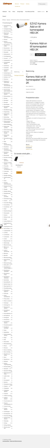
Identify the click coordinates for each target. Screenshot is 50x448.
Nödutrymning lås (7, 262)
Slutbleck (6, 361)
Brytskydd (6, 52)
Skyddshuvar (6, 359)
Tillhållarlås (6, 388)
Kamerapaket (6, 213)
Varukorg (27, 3)
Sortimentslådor (7, 366)
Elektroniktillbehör (8, 124)
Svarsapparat (6, 380)
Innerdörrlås (6, 206)
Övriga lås (6, 293)
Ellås (5, 141)
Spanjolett (6, 368)
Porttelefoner (6, 319)
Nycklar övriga (7, 284)
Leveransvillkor (6, 441)
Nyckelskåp (6, 280)
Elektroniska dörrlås (8, 129)
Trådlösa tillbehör (6, 398)
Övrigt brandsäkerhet (7, 296)
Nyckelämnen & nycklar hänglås (7, 267)
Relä (5, 339)
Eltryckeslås (6, 155)
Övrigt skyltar (7, 298)
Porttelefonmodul (7, 325)
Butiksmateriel (7, 54)
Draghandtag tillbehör (6, 114)
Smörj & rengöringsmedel (7, 364)
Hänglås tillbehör (7, 191)
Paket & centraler (7, 300)
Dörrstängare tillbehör (6, 107)
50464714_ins (29, 146)
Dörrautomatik (7, 87)
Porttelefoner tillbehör (6, 322)
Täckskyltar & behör (8, 384)
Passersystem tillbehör (7, 307)
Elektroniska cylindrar (6, 127)
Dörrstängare (6, 104)
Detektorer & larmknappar (6, 82)
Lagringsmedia (7, 230)
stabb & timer (7, 376)
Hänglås (5, 189)
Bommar (5, 39)
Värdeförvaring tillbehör (7, 418)
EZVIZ (34, 62)
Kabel (5, 208)
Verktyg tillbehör (7, 425)
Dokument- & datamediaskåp (7, 85)
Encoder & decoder (8, 157)
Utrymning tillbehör (8, 415)
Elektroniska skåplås (6, 135)
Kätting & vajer (7, 217)
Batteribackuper (7, 31)
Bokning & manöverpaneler (7, 37)
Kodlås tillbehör (7, 221)
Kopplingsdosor (7, 226)
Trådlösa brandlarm (8, 395)
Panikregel (6, 302)
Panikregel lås (7, 305)
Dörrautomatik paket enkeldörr (7, 90)
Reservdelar (6, 341)
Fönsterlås (6, 166)
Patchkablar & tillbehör (7, 311)
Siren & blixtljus (7, 351)
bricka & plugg (7, 50)
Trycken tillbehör (5, 409)
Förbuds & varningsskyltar (7, 168)
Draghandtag (6, 111)
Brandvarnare (7, 48)
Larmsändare (6, 234)
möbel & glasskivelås (6, 251)
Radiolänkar (6, 332)
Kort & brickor (7, 228)
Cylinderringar (7, 73)
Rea (9, 11)
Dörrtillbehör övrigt (8, 109)
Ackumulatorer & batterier (7, 26)
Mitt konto (17, 3)
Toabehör (6, 393)
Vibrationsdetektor (7, 427)
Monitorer (6, 253)
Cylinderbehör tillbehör (7, 63)
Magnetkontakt (7, 240)
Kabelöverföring (7, 210)
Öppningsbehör (7, 286)
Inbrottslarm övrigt (8, 198)
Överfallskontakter (8, 288)
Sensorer (6, 347)
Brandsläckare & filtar (7, 45)
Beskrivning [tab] (16, 72)
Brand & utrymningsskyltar (8, 42)
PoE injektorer (7, 315)
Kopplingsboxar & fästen (8, 224)
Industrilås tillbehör (8, 202)
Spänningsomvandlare (7, 373)
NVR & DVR (6, 264)
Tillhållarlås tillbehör (6, 391)
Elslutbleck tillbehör (6, 153)
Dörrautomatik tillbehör (7, 93)
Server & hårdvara (7, 349)
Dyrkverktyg (6, 117)
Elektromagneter (7, 119)
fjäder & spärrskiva (6, 160)
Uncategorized (41, 61)
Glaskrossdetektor (7, 178)
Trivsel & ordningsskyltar (7, 403)
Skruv (5, 357)
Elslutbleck (6, 146)
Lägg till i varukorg (40, 54)
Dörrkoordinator (7, 96)
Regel (5, 337)
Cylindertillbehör (7, 75)
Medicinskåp (6, 242)
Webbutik (5, 11)
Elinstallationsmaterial (8, 139)
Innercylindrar (7, 204)
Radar (5, 330)
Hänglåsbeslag (7, 193)
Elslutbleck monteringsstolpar (8, 149)
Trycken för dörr (7, 406)
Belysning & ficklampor (6, 33)
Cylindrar (6, 77)
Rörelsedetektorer (7, 343)
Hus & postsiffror (6, 196)
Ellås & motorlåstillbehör (7, 144)
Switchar (6, 382)
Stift (5, 378)
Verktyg (5, 423)
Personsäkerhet (7, 313)
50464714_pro (29, 149)
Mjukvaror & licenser (6, 247)
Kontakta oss (17, 6)
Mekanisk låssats (7, 244)
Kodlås (5, 219)
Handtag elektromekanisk (7, 183)
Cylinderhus (6, 65)
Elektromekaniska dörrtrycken (7, 122)
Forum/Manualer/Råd (29, 11)
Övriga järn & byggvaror (6, 291)
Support (4, 16)
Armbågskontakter (8, 28)
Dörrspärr (6, 102)
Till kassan (22, 3)
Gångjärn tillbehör (8, 175)
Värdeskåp (6, 421)
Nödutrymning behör (7, 260)
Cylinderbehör (7, 60)
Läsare (5, 238)
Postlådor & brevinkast (6, 327)
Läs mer (19, 172)
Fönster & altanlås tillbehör (8, 163)
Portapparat (6, 317)
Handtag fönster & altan (7, 186)
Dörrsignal (6, 100)
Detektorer (6, 79)
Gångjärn (6, 173)
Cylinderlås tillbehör (6, 70)
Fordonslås (6, 171)
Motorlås (6, 255)
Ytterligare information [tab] (19, 75)
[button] (26, 24)
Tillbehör (6, 386)
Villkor (13, 11)
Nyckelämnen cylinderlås (7, 271)
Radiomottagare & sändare (7, 335)
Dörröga (5, 98)
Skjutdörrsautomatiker (7, 354)
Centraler (6, 58)
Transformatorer (7, 401)
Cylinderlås (6, 67)
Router (5, 345)
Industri (5, 200)
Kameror (8, 19)
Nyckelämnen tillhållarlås (7, 277)
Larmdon (6, 232)
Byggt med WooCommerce (16, 441)
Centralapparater (7, 56)
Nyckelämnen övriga (7, 274)
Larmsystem (6, 236)
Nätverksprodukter (8, 257)
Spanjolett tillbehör (8, 370)
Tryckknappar (7, 411)
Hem (5, 19)
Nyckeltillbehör (7, 282)
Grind (5, 180)
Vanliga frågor (20, 11)
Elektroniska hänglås (6, 132)
